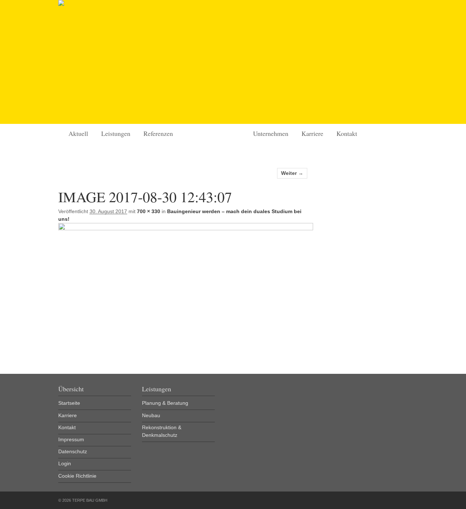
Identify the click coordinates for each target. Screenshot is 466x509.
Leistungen (115, 133)
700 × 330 (148, 211)
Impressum (71, 439)
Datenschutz (72, 451)
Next (396, 61)
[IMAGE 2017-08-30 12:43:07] (185, 228)
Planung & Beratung (165, 403)
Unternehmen (270, 133)
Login (64, 463)
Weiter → (292, 173)
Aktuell (78, 133)
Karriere (312, 133)
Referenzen (158, 133)
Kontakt (346, 133)
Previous (69, 61)
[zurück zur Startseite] (61, 4)
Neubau (151, 415)
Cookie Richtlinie (77, 476)
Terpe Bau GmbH (230, 133)
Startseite (186, 114)
